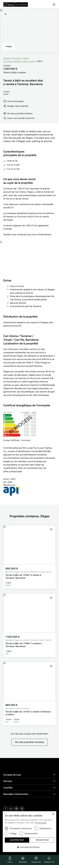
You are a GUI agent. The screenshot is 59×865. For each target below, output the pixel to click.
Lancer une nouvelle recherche (20, 118)
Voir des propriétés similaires (19, 113)
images (9, 46)
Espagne (6, 58)
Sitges (25, 58)
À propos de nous (12, 774)
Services (7, 781)
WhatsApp (23, 862)
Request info (49, 862)
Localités (7, 787)
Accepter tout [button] (17, 840)
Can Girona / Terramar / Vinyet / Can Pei (19, 61)
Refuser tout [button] (42, 840)
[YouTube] (22, 808)
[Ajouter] (5, 14)
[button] (51, 544)
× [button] (53, 814)
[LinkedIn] (11, 808)
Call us (9, 862)
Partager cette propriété (17, 106)
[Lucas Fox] (15, 4)
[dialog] (29, 831)
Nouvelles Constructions (15, 794)
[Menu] (54, 4)
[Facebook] (5, 808)
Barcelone (17, 58)
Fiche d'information (15, 101)
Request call (36, 862)
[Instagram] (16, 808)
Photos (30, 261)
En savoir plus (41, 822)
